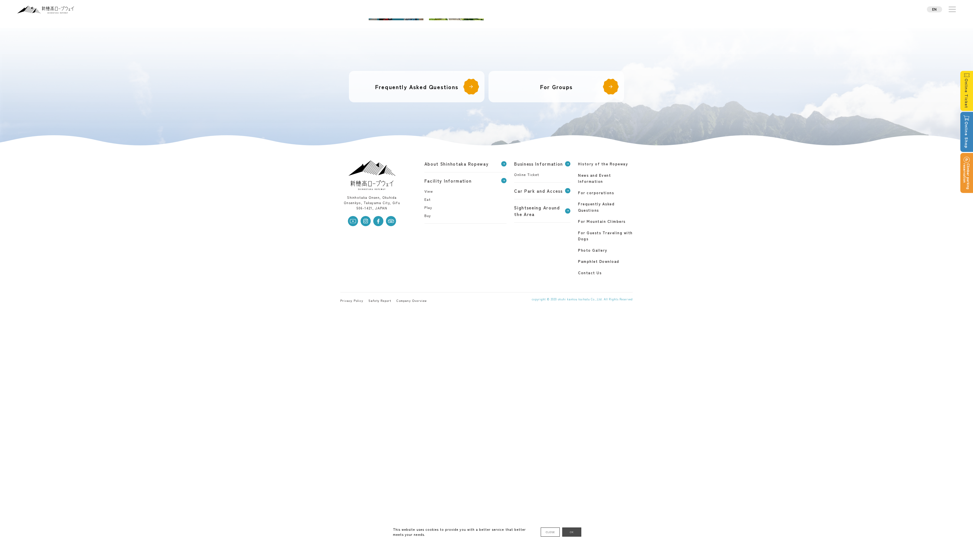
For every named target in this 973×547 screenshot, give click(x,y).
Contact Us (590, 272)
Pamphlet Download (598, 261)
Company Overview (411, 300)
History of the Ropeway (603, 163)
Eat (427, 199)
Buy (427, 215)
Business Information (538, 164)
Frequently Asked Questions (416, 87)
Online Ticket (526, 174)
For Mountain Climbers (602, 221)
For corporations (596, 192)
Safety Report (379, 300)
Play (428, 207)
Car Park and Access (538, 191)
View (428, 191)
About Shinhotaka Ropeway (456, 164)
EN (934, 9)
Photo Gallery (592, 250)
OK (572, 532)
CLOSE (550, 532)
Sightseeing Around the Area (537, 210)
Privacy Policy (351, 300)
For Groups (556, 87)
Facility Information (448, 181)
